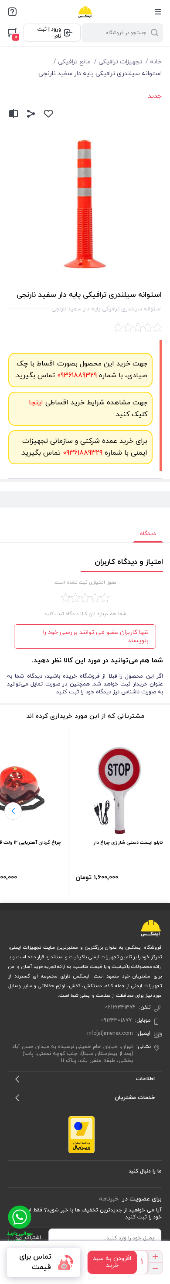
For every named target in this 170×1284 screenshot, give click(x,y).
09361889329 (76, 375)
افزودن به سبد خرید (112, 1262)
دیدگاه (148, 534)
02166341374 (120, 1007)
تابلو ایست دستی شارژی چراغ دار (128, 842)
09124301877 (116, 1020)
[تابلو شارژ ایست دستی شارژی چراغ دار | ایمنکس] (119, 790)
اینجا (36, 402)
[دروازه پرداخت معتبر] (81, 1134)
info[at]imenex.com (110, 1033)
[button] (13, 811)
